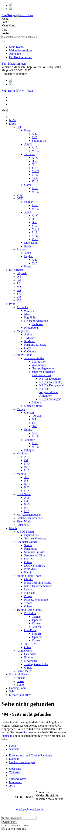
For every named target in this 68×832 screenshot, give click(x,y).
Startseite (7, 735)
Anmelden (15, 53)
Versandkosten (17, 778)
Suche (27, 732)
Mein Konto (16, 47)
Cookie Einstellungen (22, 762)
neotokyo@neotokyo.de (29, 809)
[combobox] (19, 37)
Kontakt (14, 758)
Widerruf (14, 772)
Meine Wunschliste (20, 50)
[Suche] (3, 41)
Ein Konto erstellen (20, 57)
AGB (12, 785)
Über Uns (15, 768)
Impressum (15, 782)
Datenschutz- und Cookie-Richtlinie (30, 755)
